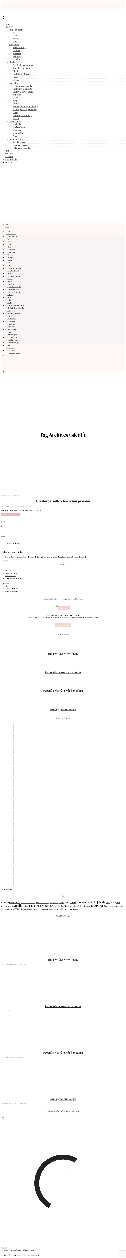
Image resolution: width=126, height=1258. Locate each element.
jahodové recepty (86, 902)
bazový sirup (20, 903)
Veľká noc (17, 59)
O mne (6, 224)
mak (13, 906)
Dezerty (16, 77)
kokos (108, 903)
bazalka (12, 902)
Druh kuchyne (16, 139)
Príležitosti (14, 44)
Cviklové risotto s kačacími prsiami (63, 501)
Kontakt (9, 162)
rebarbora (86, 906)
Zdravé (16, 136)
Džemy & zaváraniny (23, 91)
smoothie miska (119, 906)
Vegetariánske (20, 133)
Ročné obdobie (16, 29)
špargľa (75, 909)
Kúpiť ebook (64, 608)
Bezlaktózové (19, 127)
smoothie (111, 906)
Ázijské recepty (20, 141)
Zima (15, 41)
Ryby (15, 100)
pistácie (66, 906)
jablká (72, 902)
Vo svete (9, 156)
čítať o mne (5, 561)
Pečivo (16, 118)
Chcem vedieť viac (63, 625)
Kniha (8, 150)
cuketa (52, 903)
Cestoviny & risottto (22, 88)
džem (66, 902)
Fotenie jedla (11, 159)
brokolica (32, 903)
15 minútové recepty (22, 85)
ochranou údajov (28, 1250)
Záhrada (9, 153)
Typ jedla (13, 82)
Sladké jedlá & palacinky (25, 109)
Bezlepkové (18, 124)
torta (9, 909)
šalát (67, 909)
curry (57, 903)
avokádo (5, 902)
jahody (101, 902)
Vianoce (16, 50)
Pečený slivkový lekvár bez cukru (63, 690)
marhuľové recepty (43, 905)
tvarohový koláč (27, 909)
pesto (61, 905)
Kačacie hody (19, 47)
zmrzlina (44, 909)
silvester (99, 905)
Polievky (17, 94)
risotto (93, 906)
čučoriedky (58, 908)
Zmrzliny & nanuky (22, 115)
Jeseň (15, 38)
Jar (14, 32)
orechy (55, 906)
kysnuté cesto (6, 906)
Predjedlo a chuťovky (23, 65)
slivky (105, 906)
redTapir (36, 1255)
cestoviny (46, 903)
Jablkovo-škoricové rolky (63, 654)
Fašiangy (17, 56)
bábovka (39, 902)
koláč (113, 902)
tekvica (3, 909)
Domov (8, 23)
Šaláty (16, 103)
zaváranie (36, 909)
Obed (15, 71)
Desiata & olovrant (22, 74)
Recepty (9, 26)
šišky (71, 909)
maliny (19, 905)
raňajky (79, 906)
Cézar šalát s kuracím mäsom (63, 672)
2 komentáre (28, 506)
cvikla (61, 903)
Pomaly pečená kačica (63, 709)
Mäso (15, 97)
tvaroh (18, 909)
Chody (12, 62)
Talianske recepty (21, 147)
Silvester (17, 53)
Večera (16, 79)
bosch (27, 903)
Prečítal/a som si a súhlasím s (18, 1250)
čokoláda (50, 909)
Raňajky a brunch (21, 68)
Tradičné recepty (21, 144)
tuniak (12, 909)
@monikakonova (6, 890)
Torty (15, 112)
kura (118, 902)
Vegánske (17, 130)
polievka (73, 906)
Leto (15, 35)
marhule (28, 905)
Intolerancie (15, 121)
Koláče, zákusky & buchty (25, 106)
